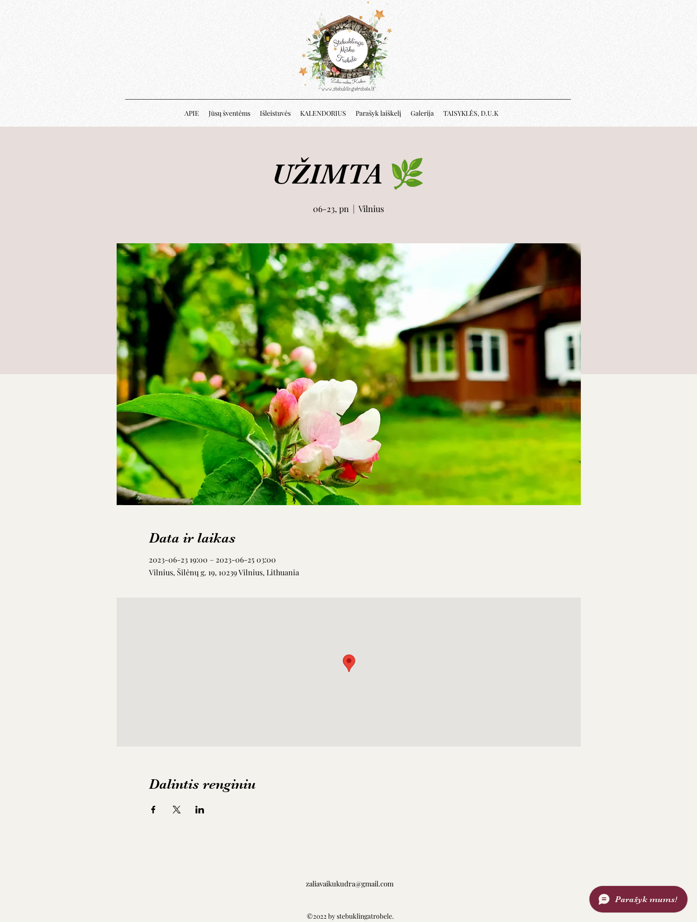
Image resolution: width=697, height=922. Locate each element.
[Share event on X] (176, 809)
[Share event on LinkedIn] (199, 809)
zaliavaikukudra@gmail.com (350, 883)
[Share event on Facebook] (153, 809)
